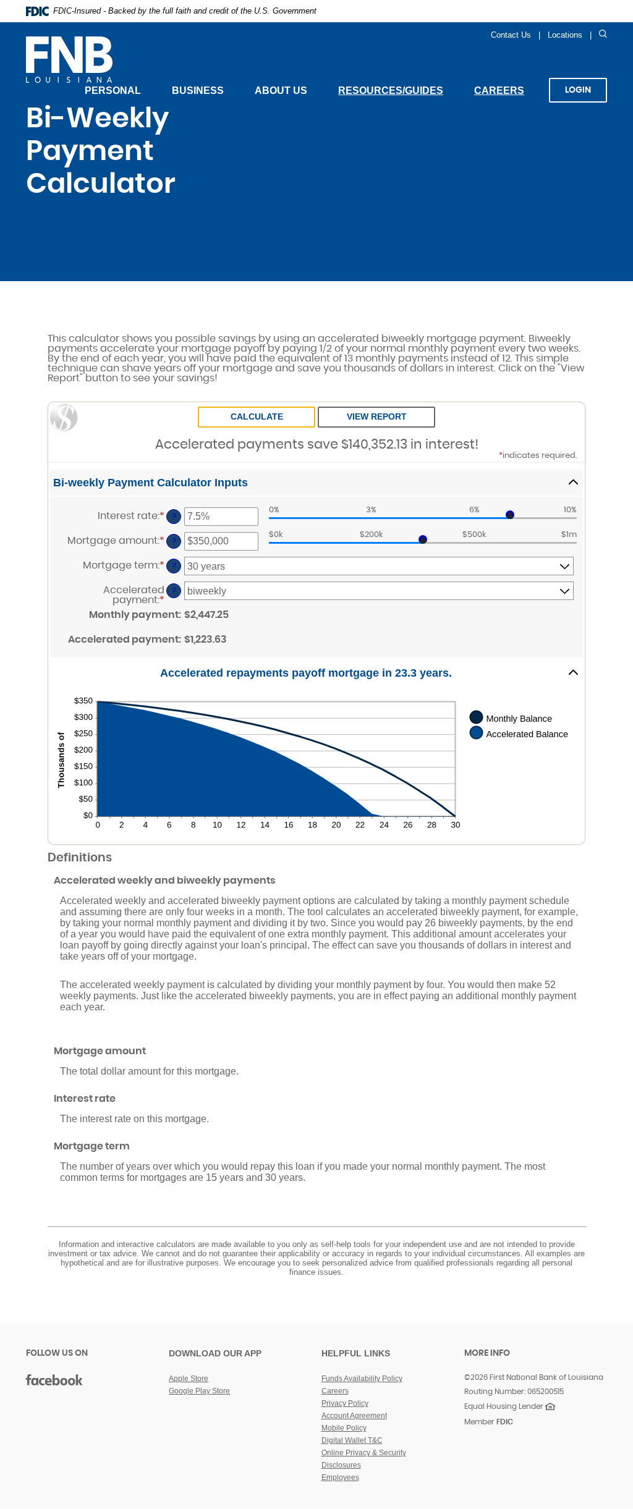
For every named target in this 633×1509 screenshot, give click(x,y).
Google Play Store (199, 1391)
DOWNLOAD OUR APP (215, 1353)
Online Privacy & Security (363, 1452)
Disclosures (341, 1465)
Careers (507, 98)
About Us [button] (281, 90)
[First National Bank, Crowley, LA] (120, 59)
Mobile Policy (344, 1428)
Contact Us (511, 35)
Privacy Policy (344, 1403)
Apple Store (188, 1378)
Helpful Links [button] (355, 1353)
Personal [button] (113, 90)
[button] (316, 482)
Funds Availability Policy (361, 1378)
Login (578, 90)
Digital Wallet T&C (352, 1440)
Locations (565, 35)
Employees (340, 1477)
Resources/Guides (390, 90)
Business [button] (198, 90)
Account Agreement (354, 1415)
